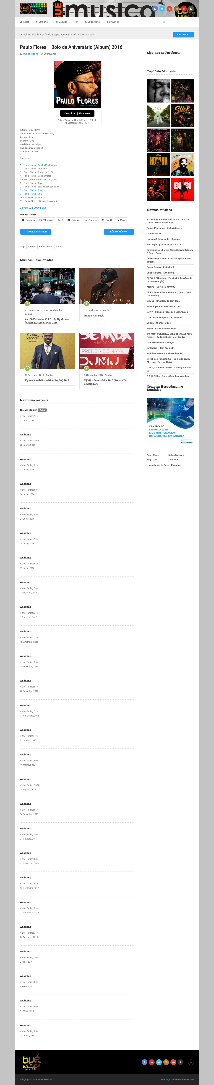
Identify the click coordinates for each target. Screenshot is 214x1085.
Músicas (43, 22)
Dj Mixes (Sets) (92, 22)
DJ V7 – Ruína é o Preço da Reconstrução (167, 312)
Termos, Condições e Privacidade (177, 1079)
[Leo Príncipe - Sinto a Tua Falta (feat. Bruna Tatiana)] (158, 190)
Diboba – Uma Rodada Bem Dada (163, 301)
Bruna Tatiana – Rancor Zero (161, 328)
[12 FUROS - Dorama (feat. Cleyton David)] (182, 91)
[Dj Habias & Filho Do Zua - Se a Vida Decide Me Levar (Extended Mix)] (182, 165)
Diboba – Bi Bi (154, 233)
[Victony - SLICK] (182, 116)
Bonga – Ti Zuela (94, 315)
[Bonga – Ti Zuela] (106, 286)
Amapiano (173, 459)
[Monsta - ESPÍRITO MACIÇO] (158, 91)
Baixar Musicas (176, 455)
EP (77, 22)
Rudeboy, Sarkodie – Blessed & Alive (165, 353)
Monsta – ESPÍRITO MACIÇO (161, 287)
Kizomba (57, 310)
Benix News (153, 455)
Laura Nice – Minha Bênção (160, 342)
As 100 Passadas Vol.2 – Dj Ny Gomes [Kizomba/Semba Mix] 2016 (47, 320)
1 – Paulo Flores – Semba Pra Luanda (38, 165)
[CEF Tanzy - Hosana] (158, 165)
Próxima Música (118, 231)
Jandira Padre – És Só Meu (160, 272)
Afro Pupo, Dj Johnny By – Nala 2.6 (164, 244)
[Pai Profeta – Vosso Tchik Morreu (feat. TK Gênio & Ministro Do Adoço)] (158, 141)
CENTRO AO (183, 34)
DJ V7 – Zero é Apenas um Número (164, 317)
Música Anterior (37, 231)
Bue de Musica (30, 54)
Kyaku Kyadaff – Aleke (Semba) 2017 (47, 380)
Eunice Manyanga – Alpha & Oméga (164, 228)
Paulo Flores (45, 246)
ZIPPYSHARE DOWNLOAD (33, 208)
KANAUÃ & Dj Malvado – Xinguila (163, 239)
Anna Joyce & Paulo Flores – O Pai (164, 306)
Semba (59, 246)
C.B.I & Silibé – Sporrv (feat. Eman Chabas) (168, 376)
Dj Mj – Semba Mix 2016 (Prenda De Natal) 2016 (105, 382)
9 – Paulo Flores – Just (31, 194)
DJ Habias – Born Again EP (160, 348)
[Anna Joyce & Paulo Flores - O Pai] (158, 116)
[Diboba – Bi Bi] (182, 190)
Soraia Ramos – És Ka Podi (160, 267)
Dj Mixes (48, 310)
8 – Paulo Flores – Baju (31, 190)
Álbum (31, 246)
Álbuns (63, 22)
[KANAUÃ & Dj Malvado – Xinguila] (182, 141)
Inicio (26, 22)
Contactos (113, 22)
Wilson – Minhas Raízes (159, 323)
